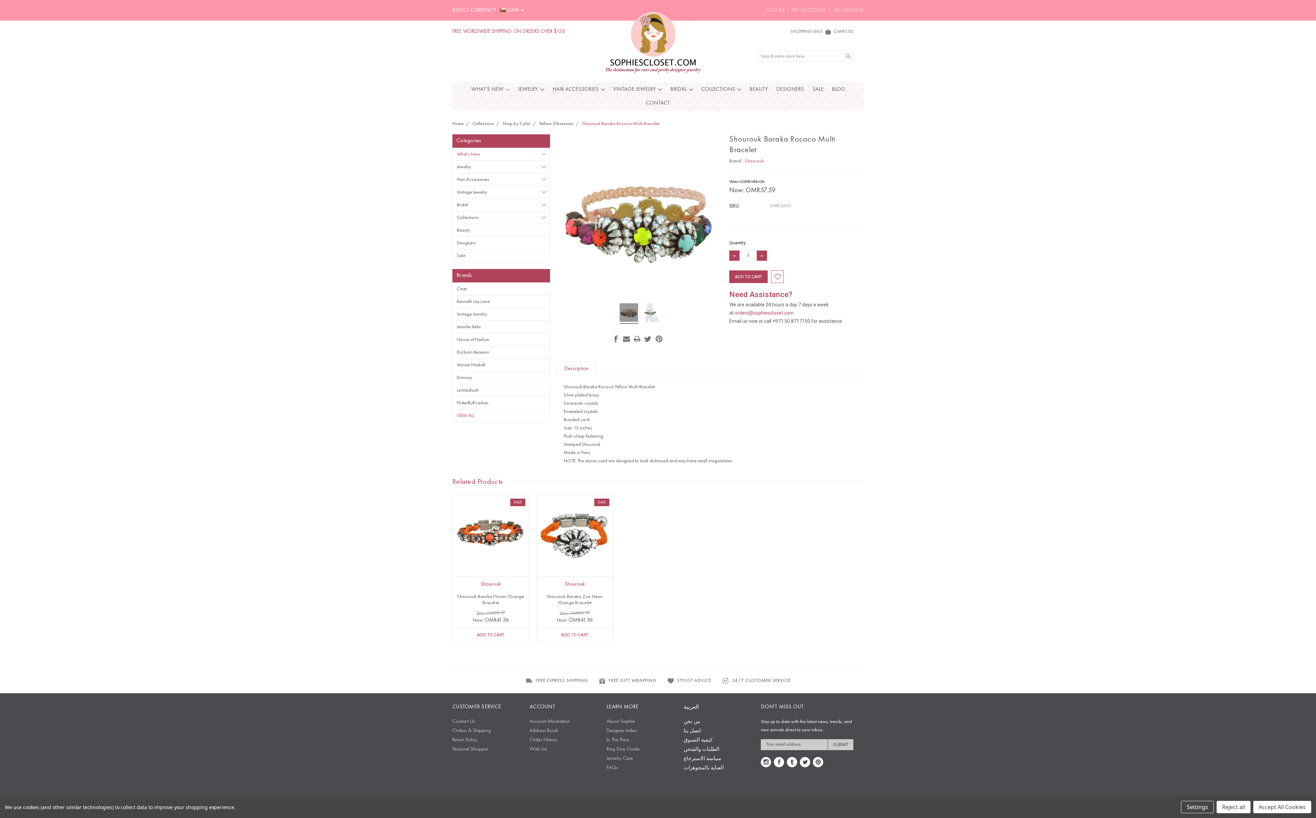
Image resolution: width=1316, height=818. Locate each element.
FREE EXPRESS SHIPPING (562, 680)
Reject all (1233, 807)
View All (466, 415)
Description (576, 368)
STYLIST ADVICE (694, 680)
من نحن (692, 721)
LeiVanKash (468, 390)
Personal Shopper (470, 749)
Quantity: (737, 242)
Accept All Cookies (1282, 807)
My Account (808, 10)
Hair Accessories (576, 89)
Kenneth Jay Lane (473, 301)
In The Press (618, 740)
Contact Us (463, 721)
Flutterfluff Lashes (472, 403)
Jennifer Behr (469, 327)
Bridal (679, 89)
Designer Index (622, 730)
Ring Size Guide (623, 749)
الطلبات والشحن (701, 749)
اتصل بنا (692, 731)
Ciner (462, 288)
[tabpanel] (491, 568)
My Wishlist (848, 10)
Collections (718, 89)
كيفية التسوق (698, 740)
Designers (790, 89)
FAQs (612, 767)
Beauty (759, 89)
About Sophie (621, 721)
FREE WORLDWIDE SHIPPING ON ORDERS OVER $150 (508, 31)
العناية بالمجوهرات (704, 768)
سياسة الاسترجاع (702, 758)
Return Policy (464, 740)
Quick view (491, 548)
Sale (818, 89)
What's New (488, 89)
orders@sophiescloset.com (764, 313)
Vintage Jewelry (635, 89)
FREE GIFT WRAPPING (633, 680)
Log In (775, 10)
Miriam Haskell (471, 365)
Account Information (549, 721)
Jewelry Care (620, 758)
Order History (543, 740)
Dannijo (464, 377)
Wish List (538, 749)
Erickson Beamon (473, 352)
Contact (658, 103)
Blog (838, 89)
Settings (1197, 807)
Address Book (543, 730)
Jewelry (528, 89)
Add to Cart (490, 634)
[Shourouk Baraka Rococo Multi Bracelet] (629, 313)
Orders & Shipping (471, 730)
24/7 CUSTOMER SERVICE (761, 680)
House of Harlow (473, 339)
